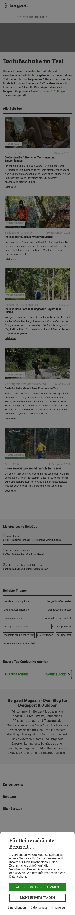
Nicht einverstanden (37, 898)
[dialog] (37, 873)
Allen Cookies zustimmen (37, 887)
